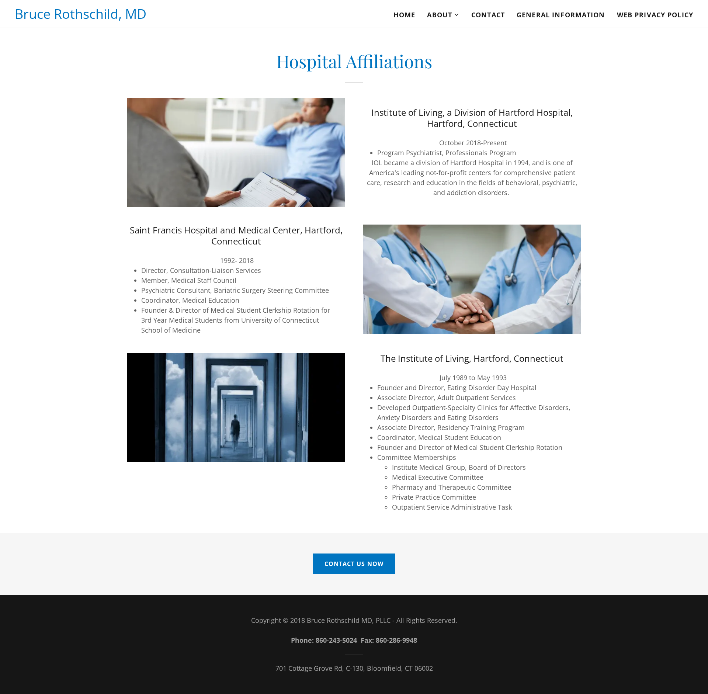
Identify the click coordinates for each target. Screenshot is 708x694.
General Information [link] (561, 14)
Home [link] (404, 14)
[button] (443, 14)
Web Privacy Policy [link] (655, 14)
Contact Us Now (353, 564)
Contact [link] (488, 14)
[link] (80, 16)
